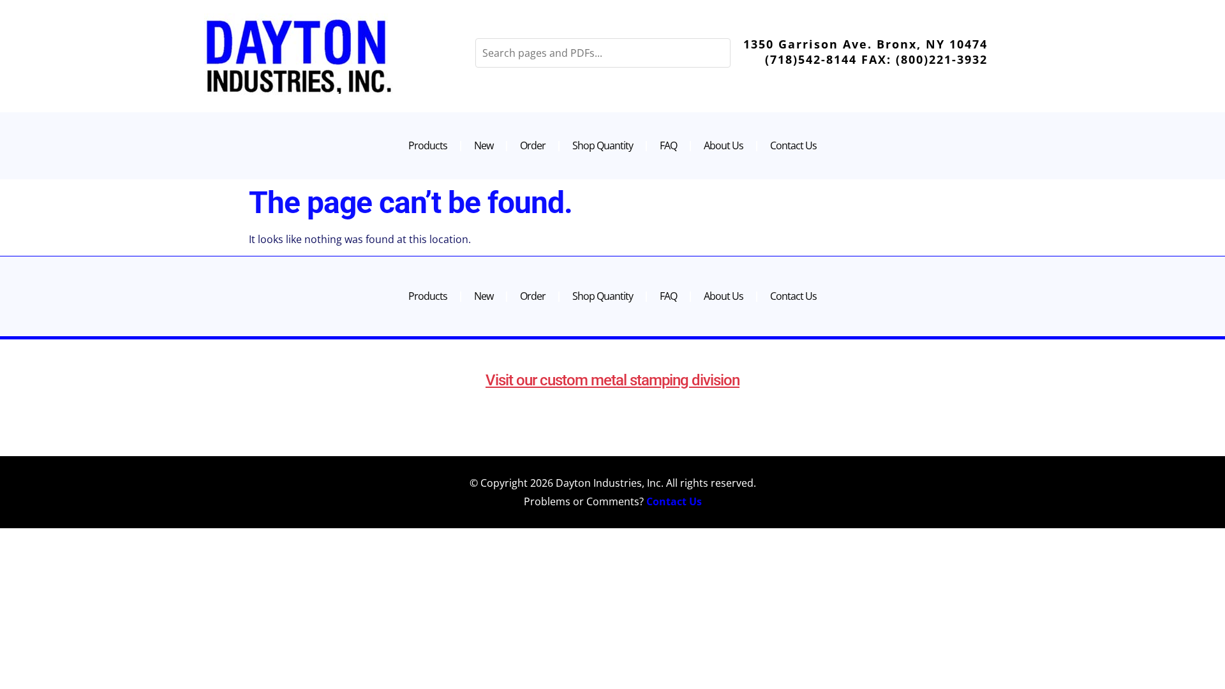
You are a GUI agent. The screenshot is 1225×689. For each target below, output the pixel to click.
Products (427, 145)
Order (533, 145)
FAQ (668, 145)
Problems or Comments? (613, 501)
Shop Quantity (602, 145)
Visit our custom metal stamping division (612, 380)
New (483, 145)
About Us (723, 145)
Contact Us (793, 145)
